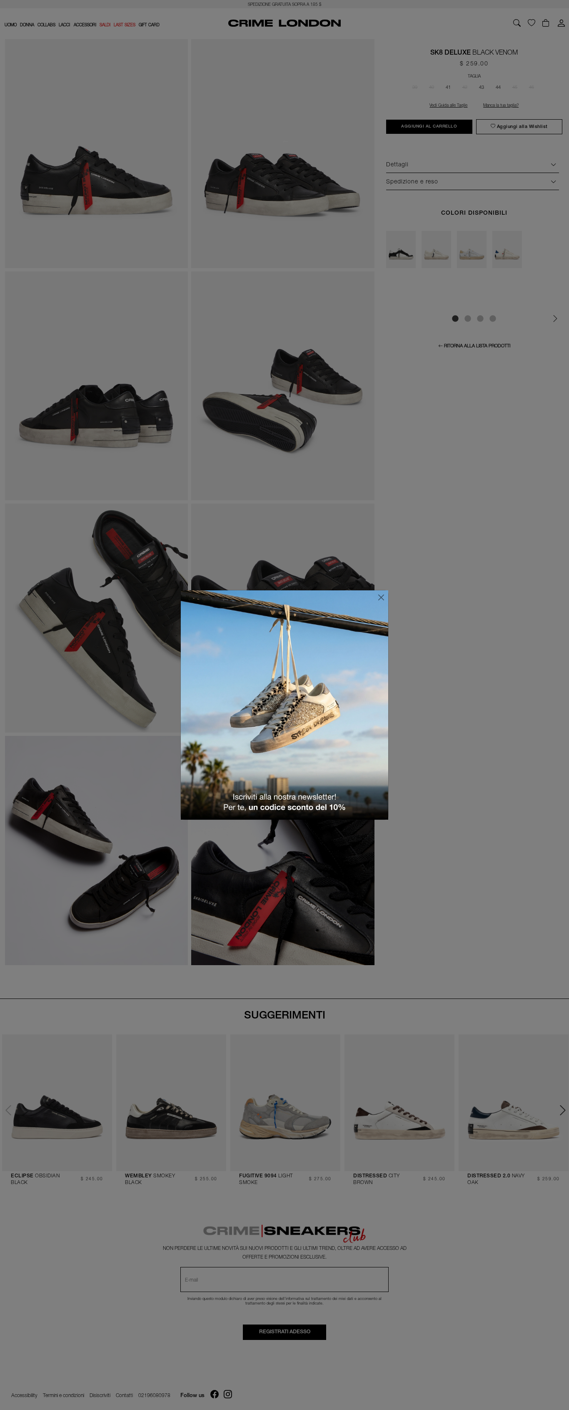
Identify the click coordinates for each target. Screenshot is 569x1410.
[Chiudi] (381, 597)
